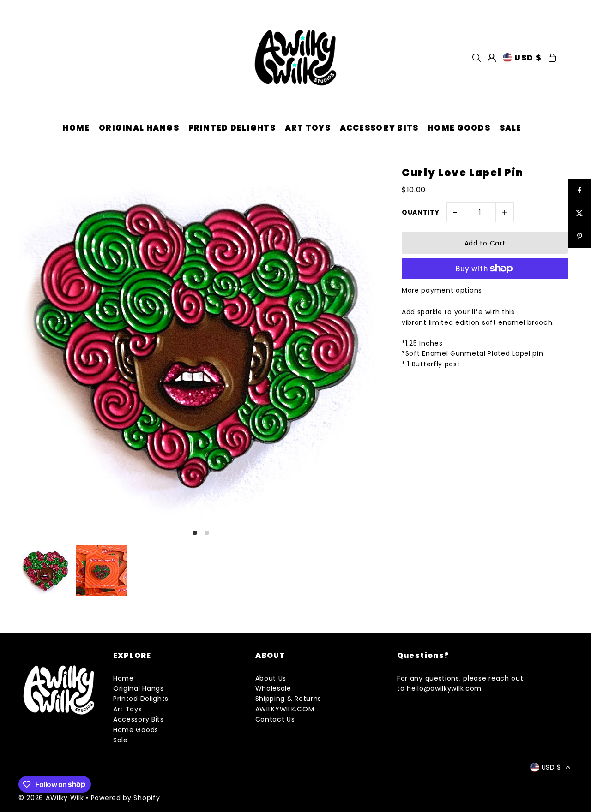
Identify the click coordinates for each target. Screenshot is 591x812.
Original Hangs (138, 688)
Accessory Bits (138, 719)
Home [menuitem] (76, 127)
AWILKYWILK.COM (284, 709)
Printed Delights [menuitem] (232, 127)
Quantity (421, 212)
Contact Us (275, 719)
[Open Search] (476, 58)
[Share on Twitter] (579, 213)
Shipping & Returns (288, 698)
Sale (120, 740)
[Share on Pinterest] (579, 236)
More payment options (442, 290)
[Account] (492, 58)
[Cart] (552, 58)
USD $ (527, 57)
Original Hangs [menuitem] (139, 127)
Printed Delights (141, 698)
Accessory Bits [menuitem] (379, 127)
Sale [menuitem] (511, 127)
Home (123, 678)
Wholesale (273, 688)
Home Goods (135, 729)
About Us (271, 678)
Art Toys (127, 709)
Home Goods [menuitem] (459, 127)
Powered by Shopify (125, 797)
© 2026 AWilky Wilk (51, 797)
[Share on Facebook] (579, 190)
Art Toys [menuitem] (308, 127)
